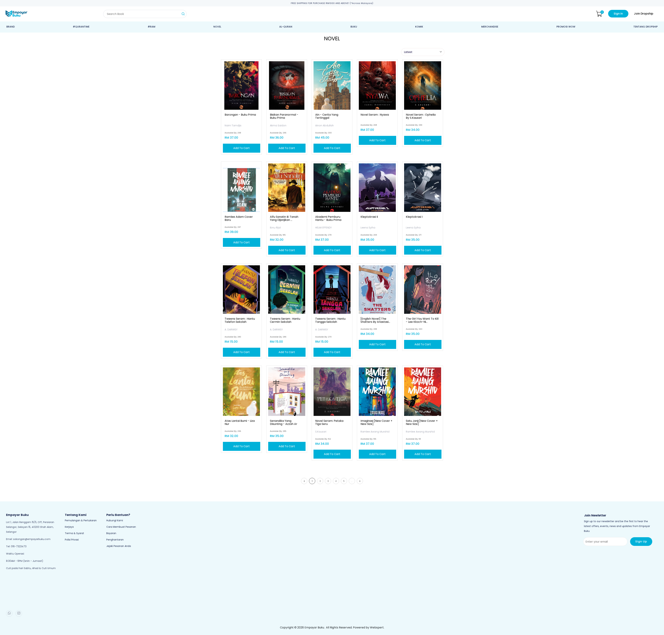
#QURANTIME (81, 26)
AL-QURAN (285, 26)
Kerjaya (69, 527)
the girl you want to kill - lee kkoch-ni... (422, 320)
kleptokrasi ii (369, 216)
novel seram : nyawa (375, 114)
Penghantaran (115, 539)
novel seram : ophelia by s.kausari (421, 116)
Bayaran (111, 533)
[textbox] (145, 14)
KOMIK (419, 26)
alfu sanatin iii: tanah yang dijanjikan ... (284, 218)
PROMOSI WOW (565, 26)
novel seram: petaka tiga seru (329, 422)
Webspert (377, 627)
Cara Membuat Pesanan (121, 527)
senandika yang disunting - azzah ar (283, 422)
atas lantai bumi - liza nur (240, 422)
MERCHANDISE (489, 26)
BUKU (354, 26)
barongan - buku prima (240, 114)
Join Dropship (643, 14)
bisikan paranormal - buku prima (284, 116)
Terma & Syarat (74, 533)
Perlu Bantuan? (118, 515)
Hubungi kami (114, 520)
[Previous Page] (304, 481)
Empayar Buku (314, 627)
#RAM (151, 26)
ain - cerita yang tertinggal (326, 116)
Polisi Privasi (72, 539)
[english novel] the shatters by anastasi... (375, 320)
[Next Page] (360, 481)
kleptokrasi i (414, 216)
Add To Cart (241, 148)
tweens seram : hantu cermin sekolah (285, 320)
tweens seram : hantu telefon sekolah (240, 320)
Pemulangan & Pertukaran (81, 520)
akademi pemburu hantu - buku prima (328, 218)
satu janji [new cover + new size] (422, 422)
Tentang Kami (75, 515)
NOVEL (217, 26)
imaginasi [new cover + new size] (376, 422)
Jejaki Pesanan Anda (118, 546)
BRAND (10, 26)
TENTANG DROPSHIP (645, 26)
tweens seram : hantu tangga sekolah (330, 320)
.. (351, 481)
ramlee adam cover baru (239, 218)
